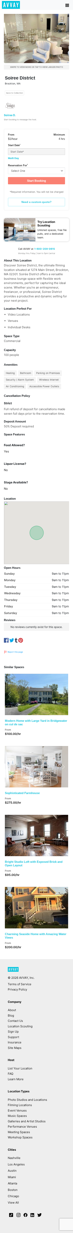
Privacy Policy (17, 989)
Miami (12, 1177)
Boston (13, 1190)
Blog (11, 1015)
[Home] (11, 5)
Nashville (14, 1158)
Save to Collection (14, 93)
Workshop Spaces (20, 1137)
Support (13, 1037)
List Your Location (20, 1068)
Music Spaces (17, 1116)
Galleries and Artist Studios (27, 1121)
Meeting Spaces (19, 1132)
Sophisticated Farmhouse (22, 793)
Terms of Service (19, 984)
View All (13, 1202)
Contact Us (15, 1021)
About (12, 1010)
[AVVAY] (13, 971)
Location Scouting (20, 1026)
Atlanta (12, 1183)
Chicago (13, 1196)
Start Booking (36, 180)
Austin (12, 1170)
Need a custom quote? (36, 202)
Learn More (16, 1079)
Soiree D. (10, 115)
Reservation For (18, 165)
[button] (9, 694)
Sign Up (13, 1031)
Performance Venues (22, 1126)
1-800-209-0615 (44, 248)
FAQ (10, 1074)
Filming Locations (20, 1105)
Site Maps (14, 1048)
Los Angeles (16, 1164)
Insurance (14, 1042)
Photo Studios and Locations (27, 1100)
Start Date (14, 145)
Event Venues (17, 1110)
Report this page (15, 652)
